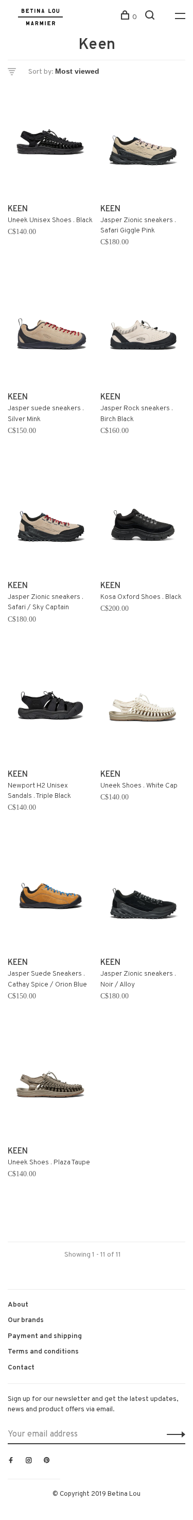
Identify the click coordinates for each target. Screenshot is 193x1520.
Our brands (26, 1320)
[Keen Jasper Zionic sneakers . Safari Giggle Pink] (143, 144)
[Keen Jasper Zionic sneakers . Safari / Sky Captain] (50, 521)
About (18, 1304)
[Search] (151, 17)
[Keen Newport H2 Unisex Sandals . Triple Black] (50, 709)
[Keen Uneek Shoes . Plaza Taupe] (50, 1086)
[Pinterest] (47, 1461)
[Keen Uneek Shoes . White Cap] (143, 709)
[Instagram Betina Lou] (29, 1461)
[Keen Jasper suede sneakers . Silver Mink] (50, 333)
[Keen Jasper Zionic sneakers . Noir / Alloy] (143, 898)
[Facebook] (11, 1461)
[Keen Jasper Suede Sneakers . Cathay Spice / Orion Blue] (50, 898)
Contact (21, 1367)
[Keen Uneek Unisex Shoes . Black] (50, 144)
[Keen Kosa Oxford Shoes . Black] (143, 521)
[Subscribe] (173, 1434)
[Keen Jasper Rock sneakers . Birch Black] (143, 333)
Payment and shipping (45, 1336)
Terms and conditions (43, 1351)
